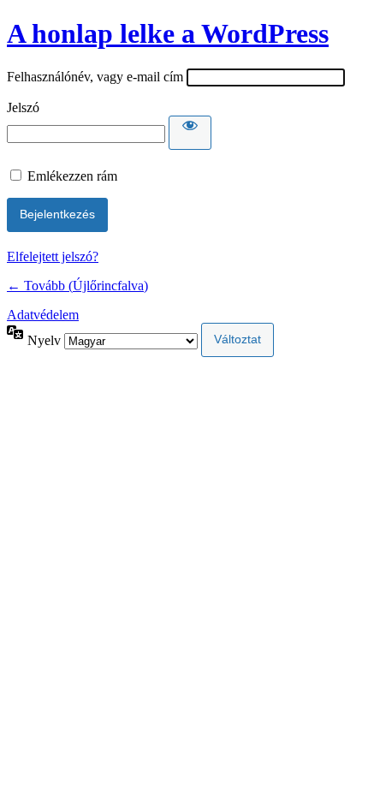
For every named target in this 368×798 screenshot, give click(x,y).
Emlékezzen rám (72, 176)
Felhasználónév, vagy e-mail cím (95, 76)
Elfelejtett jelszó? (52, 256)
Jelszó (23, 107)
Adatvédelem (43, 314)
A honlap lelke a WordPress (168, 33)
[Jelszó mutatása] (190, 133)
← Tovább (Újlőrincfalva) (77, 285)
